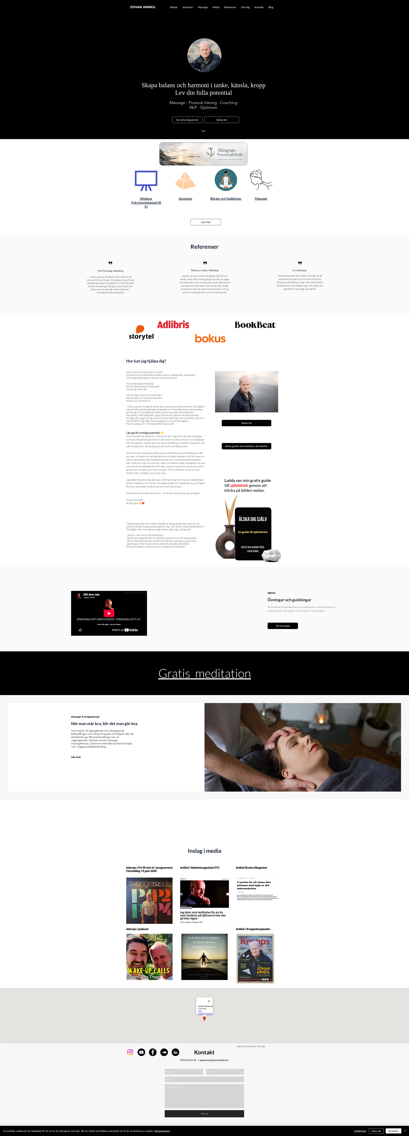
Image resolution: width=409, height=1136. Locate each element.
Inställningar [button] (360, 1130)
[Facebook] (153, 1052)
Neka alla (376, 1130)
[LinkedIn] (175, 1052)
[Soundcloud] (164, 1052)
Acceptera (393, 1130)
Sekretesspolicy (162, 1130)
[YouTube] (141, 1052)
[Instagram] (130, 1052)
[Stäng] (405, 1130)
